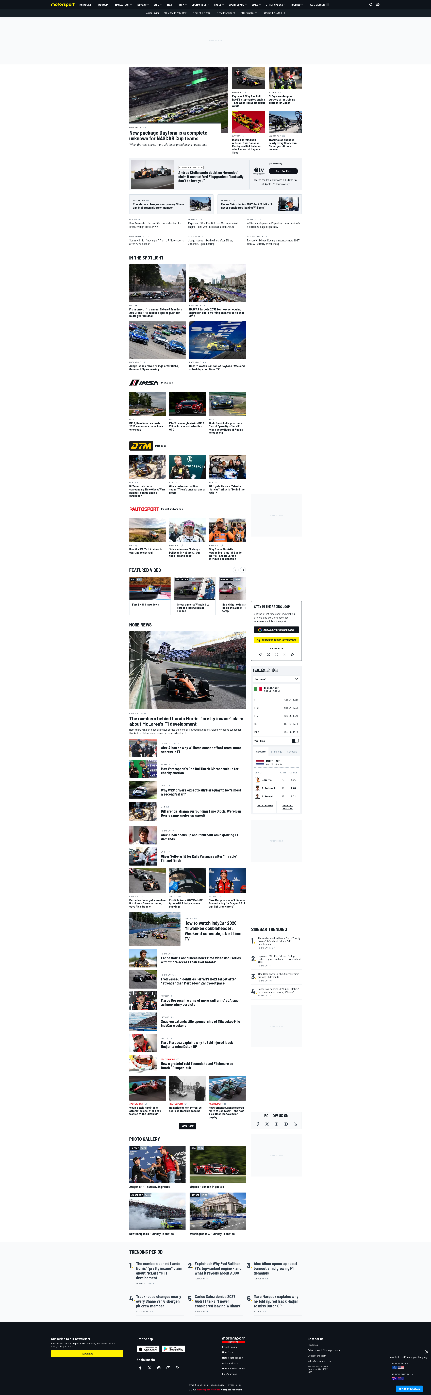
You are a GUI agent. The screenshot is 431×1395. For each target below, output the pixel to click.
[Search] (371, 4)
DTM (181, 4)
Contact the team (317, 1355)
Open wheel (199, 4)
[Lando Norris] (257, 780)
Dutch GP (273, 761)
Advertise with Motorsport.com (324, 1350)
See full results (288, 807)
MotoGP (103, 4)
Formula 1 (85, 4)
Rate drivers (265, 805)
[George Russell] (257, 796)
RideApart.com (230, 1373)
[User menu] (377, 4)
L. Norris (267, 779)
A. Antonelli (268, 788)
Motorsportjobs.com (232, 1357)
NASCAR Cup (122, 4)
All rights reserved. (231, 1389)
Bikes (255, 4)
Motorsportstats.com (233, 1368)
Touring (295, 4)
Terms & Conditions (198, 1384)
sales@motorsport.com (320, 1361)
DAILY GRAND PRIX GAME (175, 13)
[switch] (294, 741)
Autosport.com (230, 1363)
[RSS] (292, 654)
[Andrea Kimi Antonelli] (257, 788)
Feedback (313, 1344)
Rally (217, 4)
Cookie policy (217, 1384)
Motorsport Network (208, 1389)
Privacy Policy (234, 1384)
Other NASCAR (274, 4)
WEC (156, 4)
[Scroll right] (243, 570)
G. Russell (267, 796)
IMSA (169, 4)
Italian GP (271, 687)
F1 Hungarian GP (249, 13)
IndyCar (141, 4)
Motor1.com (228, 1352)
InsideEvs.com (229, 1346)
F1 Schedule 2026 (201, 13)
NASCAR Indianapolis (274, 13)
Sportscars (236, 4)
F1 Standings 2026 (226, 13)
